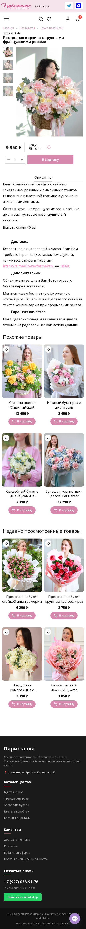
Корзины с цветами (17, 818)
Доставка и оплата (17, 839)
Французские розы (16, 798)
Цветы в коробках (16, 811)
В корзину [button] (24, 421)
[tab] (43, 177)
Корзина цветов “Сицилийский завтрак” (22, 407)
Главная (8, 28)
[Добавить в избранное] (49, 147)
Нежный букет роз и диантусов (64, 405)
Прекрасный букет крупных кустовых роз (64, 599)
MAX (65, 266)
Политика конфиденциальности (25, 859)
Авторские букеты (16, 805)
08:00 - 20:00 (42, 6)
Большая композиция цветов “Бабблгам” (64, 493)
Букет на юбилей (52, 28)
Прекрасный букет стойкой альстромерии (22, 599)
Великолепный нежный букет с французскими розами (64, 690)
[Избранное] (49, 19)
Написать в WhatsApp (23, 897)
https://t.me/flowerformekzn (28, 266)
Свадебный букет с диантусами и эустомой (22, 496)
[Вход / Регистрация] (67, 19)
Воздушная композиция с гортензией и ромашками (22, 692)
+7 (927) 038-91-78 (21, 881)
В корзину (50, 159)
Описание (43, 177)
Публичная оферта (17, 852)
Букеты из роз (13, 792)
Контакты (10, 846)
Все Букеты (27, 28)
